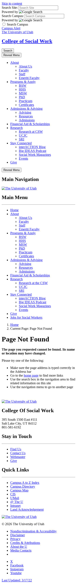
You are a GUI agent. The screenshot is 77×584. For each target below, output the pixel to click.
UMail (14, 498)
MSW (23, 93)
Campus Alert (11, 28)
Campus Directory (22, 486)
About (14, 62)
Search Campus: (13, 16)
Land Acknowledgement (27, 509)
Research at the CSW (33, 283)
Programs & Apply (23, 82)
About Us (25, 66)
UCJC (23, 135)
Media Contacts (20, 550)
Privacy (15, 539)
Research (16, 128)
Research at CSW (31, 131)
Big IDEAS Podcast (32, 151)
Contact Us (17, 453)
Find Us (15, 449)
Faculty (24, 70)
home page (31, 375)
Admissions (27, 120)
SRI (21, 139)
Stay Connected (21, 143)
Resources (26, 116)
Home (14, 210)
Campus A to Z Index (24, 482)
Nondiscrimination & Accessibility (33, 531)
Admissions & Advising (26, 108)
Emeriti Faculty (29, 78)
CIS (13, 494)
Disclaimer (17, 535)
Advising (25, 112)
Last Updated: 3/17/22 (17, 580)
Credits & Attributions (25, 543)
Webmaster (17, 457)
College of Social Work (27, 41)
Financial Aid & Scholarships (30, 124)
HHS (22, 89)
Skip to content (12, 3)
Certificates (26, 105)
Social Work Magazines (35, 154)
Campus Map (19, 490)
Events (23, 158)
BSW (22, 85)
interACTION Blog (32, 147)
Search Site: (10, 7)
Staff (22, 74)
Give (13, 162)
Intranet (15, 505)
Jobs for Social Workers (26, 317)
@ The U (16, 502)
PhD (22, 97)
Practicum (25, 101)
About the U (18, 546)
